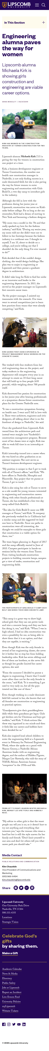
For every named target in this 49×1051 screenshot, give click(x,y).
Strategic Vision (10, 922)
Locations (7, 917)
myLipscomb (8, 1006)
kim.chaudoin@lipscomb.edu (16, 879)
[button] (24, 22)
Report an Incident (11, 992)
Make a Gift (10, 953)
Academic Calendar (12, 969)
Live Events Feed (11, 997)
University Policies (11, 1002)
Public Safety (8, 983)
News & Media (10, 974)
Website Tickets (10, 1011)
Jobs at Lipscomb (10, 988)
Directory (7, 979)
